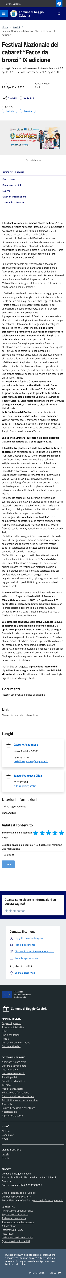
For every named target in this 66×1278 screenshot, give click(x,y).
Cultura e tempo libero (14, 1066)
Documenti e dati (11, 1046)
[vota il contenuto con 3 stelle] (48, 832)
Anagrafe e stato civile (14, 1062)
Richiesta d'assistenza (14, 1218)
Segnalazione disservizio (15, 1214)
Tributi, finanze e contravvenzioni (20, 1100)
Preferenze (37, 1273)
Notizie (6, 1131)
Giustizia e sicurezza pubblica (18, 1096)
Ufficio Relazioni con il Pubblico (19, 1193)
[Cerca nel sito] (59, 14)
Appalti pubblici (10, 1077)
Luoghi (5, 1154)
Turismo (28, 110)
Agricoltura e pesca (12, 1115)
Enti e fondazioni (11, 1035)
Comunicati (8, 1135)
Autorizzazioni (9, 1112)
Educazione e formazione (15, 1092)
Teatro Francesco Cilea (28, 776)
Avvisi (5, 1139)
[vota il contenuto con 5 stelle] (61, 832)
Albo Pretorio (9, 1226)
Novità (16, 27)
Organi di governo (11, 1023)
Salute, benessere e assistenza (18, 1108)
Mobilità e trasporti (12, 1089)
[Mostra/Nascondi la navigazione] (4, 13)
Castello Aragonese (26, 745)
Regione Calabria (13, 3)
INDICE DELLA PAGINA (13, 172)
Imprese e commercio (13, 1073)
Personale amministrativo (16, 1042)
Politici (5, 1039)
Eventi (5, 1158)
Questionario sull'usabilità (16, 1241)
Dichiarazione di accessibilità (17, 1237)
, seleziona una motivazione (32, 847)
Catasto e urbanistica (13, 1081)
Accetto (55, 1273)
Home (5, 27)
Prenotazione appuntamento (17, 1210)
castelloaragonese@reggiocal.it (31, 761)
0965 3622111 (22, 1196)
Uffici (5, 1031)
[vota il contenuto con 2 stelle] (42, 832)
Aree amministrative (13, 1027)
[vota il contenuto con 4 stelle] (55, 832)
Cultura (10, 110)
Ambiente (7, 1104)
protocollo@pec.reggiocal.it (48, 1200)
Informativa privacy (12, 1230)
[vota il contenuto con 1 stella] (35, 832)
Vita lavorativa (10, 1069)
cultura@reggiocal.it (25, 786)
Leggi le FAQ (8, 1207)
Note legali (8, 1233)
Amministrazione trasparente (18, 1222)
